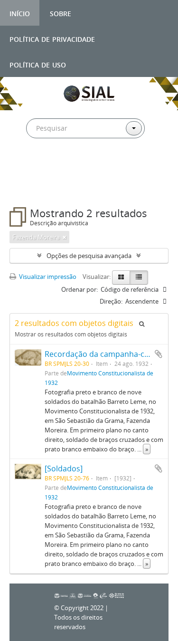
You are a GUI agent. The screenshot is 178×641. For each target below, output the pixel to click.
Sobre (60, 12)
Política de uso (37, 63)
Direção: (111, 301)
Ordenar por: (79, 289)
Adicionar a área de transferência (158, 354)
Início (19, 12)
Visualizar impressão (47, 276)
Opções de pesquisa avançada (89, 255)
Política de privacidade (52, 38)
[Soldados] (64, 468)
